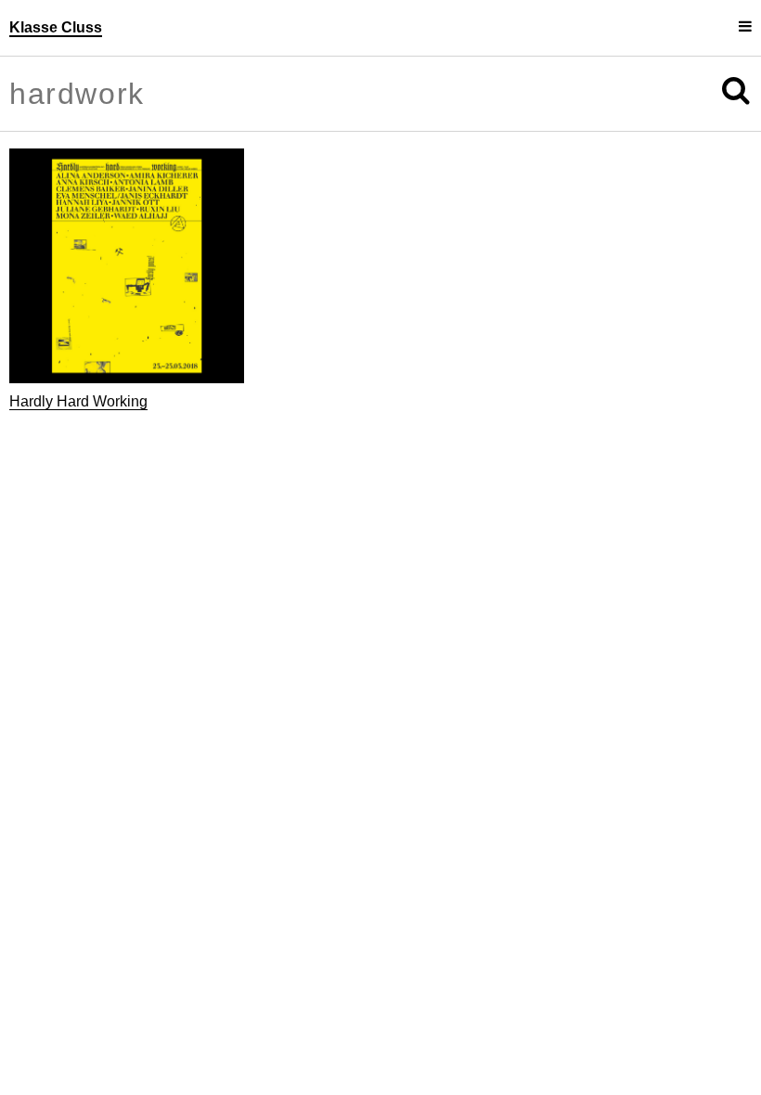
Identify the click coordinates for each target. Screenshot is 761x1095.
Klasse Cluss (55, 27)
